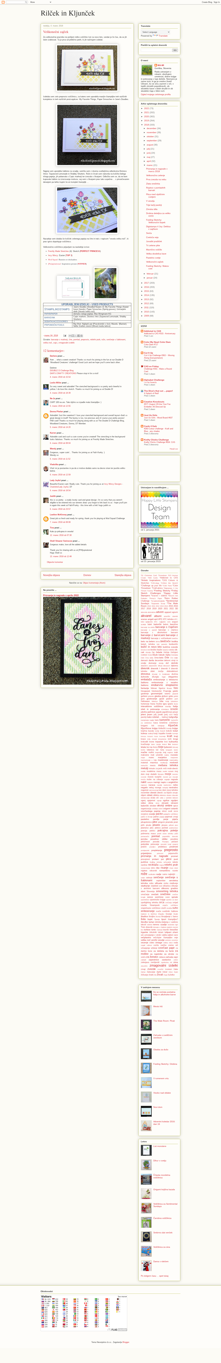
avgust (150, 145)
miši (165, 768)
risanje (164, 867)
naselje (159, 785)
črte (70, 339)
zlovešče (144, 966)
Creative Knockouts (154, 401)
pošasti (175, 842)
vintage (158, 942)
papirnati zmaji (171, 817)
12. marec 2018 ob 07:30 (61, 535)
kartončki (165, 719)
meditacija (163, 763)
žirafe (151, 975)
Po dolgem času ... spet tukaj (154, 1276)
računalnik (167, 862)
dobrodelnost (172, 671)
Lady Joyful (55, 480)
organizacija (146, 809)
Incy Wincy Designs (113, 484)
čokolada (174, 655)
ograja (159, 800)
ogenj (143, 800)
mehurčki (144, 765)
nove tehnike (172, 790)
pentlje (156, 819)
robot (176, 868)
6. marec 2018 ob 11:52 (60, 459)
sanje (143, 878)
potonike (145, 844)
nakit (143, 782)
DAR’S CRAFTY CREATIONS (63, 373)
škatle (175, 914)
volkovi (149, 945)
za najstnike (156, 954)
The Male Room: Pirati (164, 1021)
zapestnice (154, 959)
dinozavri (166, 666)
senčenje (158, 877)
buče (159, 649)
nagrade (174, 779)
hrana (152, 704)
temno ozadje (160, 924)
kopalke (162, 733)
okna (150, 803)
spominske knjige (157, 900)
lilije (151, 747)
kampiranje (145, 720)
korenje (175, 733)
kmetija (169, 728)
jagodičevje (167, 712)
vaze (176, 935)
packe (159, 813)
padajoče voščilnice (170, 814)
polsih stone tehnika (165, 833)
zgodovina (165, 962)
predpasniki (145, 850)
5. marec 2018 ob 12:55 (60, 406)
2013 (147, 299)
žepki (176, 972)
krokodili (144, 742)
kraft (169, 736)
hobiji (167, 701)
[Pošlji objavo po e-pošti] (70, 335)
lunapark (169, 750)
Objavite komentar (55, 562)
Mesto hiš (158, 1006)
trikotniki (153, 932)
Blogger (126, 1342)
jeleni (143, 714)
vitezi (171, 943)
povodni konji (166, 844)
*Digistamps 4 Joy (171, 588)
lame (153, 744)
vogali (143, 945)
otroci (164, 811)
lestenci (175, 744)
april (149, 161)
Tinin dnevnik (147, 927)
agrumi (175, 612)
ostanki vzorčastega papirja (159, 809)
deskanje (152, 663)
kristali (154, 739)
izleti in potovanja (150, 709)
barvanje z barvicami (153, 635)
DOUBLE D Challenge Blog (62, 370)
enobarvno (157, 685)
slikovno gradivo (169, 888)
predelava (162, 847)
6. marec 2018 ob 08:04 (60, 443)
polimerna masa (148, 834)
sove (167, 897)
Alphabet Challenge (154, 380)
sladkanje (174, 883)
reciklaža (153, 864)
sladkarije (145, 886)
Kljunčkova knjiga (149, 728)
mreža (143, 779)
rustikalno (151, 874)
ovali (170, 811)
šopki (149, 919)
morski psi (167, 777)
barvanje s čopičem (166, 627)
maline (166, 755)
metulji (144, 768)
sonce (150, 897)
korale (169, 733)
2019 (147, 120)
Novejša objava (51, 575)
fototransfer (157, 691)
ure (142, 935)
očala (152, 798)
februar (150, 273)
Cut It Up (148, 353)
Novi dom (157, 1107)
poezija (144, 831)
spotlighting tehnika (149, 903)
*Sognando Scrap (158, 603)
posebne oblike (158, 839)
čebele (159, 652)
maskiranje (163, 760)
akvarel (146, 616)
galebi (175, 691)
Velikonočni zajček (154, 262)
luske (176, 750)
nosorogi (155, 790)
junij (149, 153)
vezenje (144, 942)
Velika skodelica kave (156, 253)
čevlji (150, 655)
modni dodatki (168, 771)
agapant (167, 612)
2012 (147, 303)
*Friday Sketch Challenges (159, 591)
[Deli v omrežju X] (75, 335)
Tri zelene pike (153, 245)
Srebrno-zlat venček (162, 1232)
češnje (166, 652)
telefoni (149, 925)
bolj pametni (162, 644)
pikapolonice (146, 822)
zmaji (143, 969)
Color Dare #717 (151, 344)
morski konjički (155, 777)
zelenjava (145, 962)
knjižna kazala (147, 731)
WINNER (82, 264)
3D (176, 608)
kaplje (152, 720)
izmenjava (165, 709)
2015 (147, 291)
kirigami (144, 726)
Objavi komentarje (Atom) (94, 583)
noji (150, 790)
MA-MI (161, 65)
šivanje (169, 914)
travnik (166, 930)
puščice (144, 862)
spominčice (145, 900)
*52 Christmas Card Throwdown (154, 575)
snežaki (154, 894)
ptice (168, 859)
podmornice (173, 828)
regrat (161, 865)
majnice (170, 752)
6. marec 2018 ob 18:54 (60, 490)
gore (143, 699)
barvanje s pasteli (149, 630)
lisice (155, 747)
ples (151, 828)
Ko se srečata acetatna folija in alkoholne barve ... (164, 994)
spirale (175, 897)
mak (176, 752)
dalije (176, 658)
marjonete (174, 757)
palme (156, 817)
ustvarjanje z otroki (152, 935)
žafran (143, 972)
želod (165, 972)
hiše (161, 701)
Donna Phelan (56, 411)
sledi (160, 886)
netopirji (165, 787)
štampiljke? (173, 919)
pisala (148, 825)
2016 (147, 287)
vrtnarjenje (145, 948)
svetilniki (166, 911)
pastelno (145, 819)
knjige (175, 728)
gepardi (175, 694)
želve (171, 972)
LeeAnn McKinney (58, 514)
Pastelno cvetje (153, 258)
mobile (143, 771)
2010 (147, 311)
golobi (176, 696)
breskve (144, 650)
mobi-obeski (172, 768)
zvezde (151, 969)
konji (155, 733)
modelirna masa (154, 771)
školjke (152, 916)
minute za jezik (155, 768)
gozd (161, 698)
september (152, 140)
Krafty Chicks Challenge (156, 440)
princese (160, 853)
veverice (175, 940)
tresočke (174, 929)
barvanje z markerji (59, 339)
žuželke (171, 975)
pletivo (158, 828)
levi (148, 747)
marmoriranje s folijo (149, 760)
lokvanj (175, 747)
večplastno (146, 937)
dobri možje (156, 671)
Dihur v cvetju (159, 1160)
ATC (160, 619)
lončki (143, 750)
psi (162, 859)
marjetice (162, 757)
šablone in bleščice (149, 914)
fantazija (145, 688)
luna (162, 750)
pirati (176, 822)
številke (144, 922)
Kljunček (173, 725)
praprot (175, 844)
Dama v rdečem (161, 1261)
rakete (175, 862)
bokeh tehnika (148, 644)
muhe (149, 779)
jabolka (144, 712)
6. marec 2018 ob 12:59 (60, 475)
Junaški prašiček (154, 241)
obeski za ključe (164, 793)
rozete (175, 871)
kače (171, 714)
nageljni (167, 779)
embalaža (146, 679)
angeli (150, 619)
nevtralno (173, 787)
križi (170, 739)
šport (163, 919)
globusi (165, 696)
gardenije (145, 694)
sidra (151, 883)
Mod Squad (53, 259)
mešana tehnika (168, 765)
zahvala (169, 957)
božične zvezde (170, 647)
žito (155, 975)
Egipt (164, 677)
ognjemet (151, 800)
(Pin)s (50, 264)
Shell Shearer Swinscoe (61, 541)
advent (160, 612)
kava (155, 723)
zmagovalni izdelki (66, 343)
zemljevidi (155, 962)
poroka (144, 839)
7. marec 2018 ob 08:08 (60, 522)
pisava (164, 825)
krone (151, 742)
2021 (147, 112)
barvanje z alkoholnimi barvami (159, 632)
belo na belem (148, 641)
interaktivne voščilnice (152, 706)
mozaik (175, 777)
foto (176, 688)
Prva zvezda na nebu (156, 179)
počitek (165, 828)
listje (160, 747)
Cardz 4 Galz (150, 426)
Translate (163, 36)
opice (175, 806)
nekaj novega (155, 788)
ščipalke (161, 914)
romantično (164, 870)
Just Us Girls (150, 415)
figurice (162, 688)
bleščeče (165, 641)
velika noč (47, 343)
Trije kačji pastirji (154, 205)
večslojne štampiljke (162, 938)
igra (165, 704)
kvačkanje (145, 744)
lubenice (150, 750)
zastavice (166, 959)
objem (143, 795)
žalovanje (151, 972)
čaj (153, 652)
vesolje (161, 940)
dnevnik (145, 668)
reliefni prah (95, 339)
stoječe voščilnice (170, 905)
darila (151, 660)
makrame (145, 755)
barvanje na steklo (148, 627)
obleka (156, 795)
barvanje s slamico (168, 630)
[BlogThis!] (72, 335)
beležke (175, 638)
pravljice (152, 847)
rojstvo (144, 870)
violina (165, 943)
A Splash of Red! (151, 393)
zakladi (143, 960)
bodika (175, 641)
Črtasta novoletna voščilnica (161, 1176)
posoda (156, 842)
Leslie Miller (55, 383)
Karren (53, 433)
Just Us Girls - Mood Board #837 (158, 418)
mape (143, 757)
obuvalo (175, 795)
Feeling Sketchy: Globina (165, 1064)
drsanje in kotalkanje (161, 674)
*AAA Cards (153, 578)
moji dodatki (151, 774)
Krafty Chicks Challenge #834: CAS (159, 442)
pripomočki (173, 853)
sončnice (159, 897)
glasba (158, 696)
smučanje (145, 894)
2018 (147, 125)
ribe (158, 868)
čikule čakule (158, 655)
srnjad (175, 903)
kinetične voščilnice (169, 723)
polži (176, 833)
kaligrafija (173, 717)
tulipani (168, 932)
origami (166, 808)
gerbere (144, 696)
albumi (157, 616)
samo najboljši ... (170, 874)
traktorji (159, 930)
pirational (57, 264)
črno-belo (158, 657)
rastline (144, 865)
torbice (147, 929)
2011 (146, 307)
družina (175, 674)
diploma (174, 666)
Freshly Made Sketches (58, 251)
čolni (142, 658)
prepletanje (156, 850)
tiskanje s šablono (159, 927)
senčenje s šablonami (115, 339)
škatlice (144, 916)
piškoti (171, 825)
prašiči (144, 847)
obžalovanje (145, 798)
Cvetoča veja (152, 237)
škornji (158, 916)
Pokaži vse (174, 449)
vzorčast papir (166, 947)
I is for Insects (150, 382)
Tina (52, 528)
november (152, 132)
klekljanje (161, 726)
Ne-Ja (52, 398)
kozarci (150, 736)
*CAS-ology (155, 583)
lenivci (164, 744)
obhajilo (175, 793)
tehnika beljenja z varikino (166, 922)
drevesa (145, 673)
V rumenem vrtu (161, 1078)
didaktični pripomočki (149, 666)
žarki (159, 972)
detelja (161, 663)
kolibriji (150, 733)
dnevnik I (155, 668)
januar (150, 278)
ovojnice (144, 814)
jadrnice (151, 712)
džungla (155, 677)
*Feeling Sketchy (162, 590)
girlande (151, 696)
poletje (174, 830)
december (152, 128)
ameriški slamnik (171, 616)
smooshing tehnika (167, 891)
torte (153, 929)
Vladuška (54, 464)
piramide (169, 822)
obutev (169, 795)
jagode (159, 712)
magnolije (158, 752)
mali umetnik (157, 755)
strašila (169, 908)
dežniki (174, 663)
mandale (174, 755)
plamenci (145, 828)
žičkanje (144, 975)
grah (176, 699)
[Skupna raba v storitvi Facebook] (78, 335)
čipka (168, 655)
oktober (151, 136)
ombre (168, 805)
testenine (171, 925)
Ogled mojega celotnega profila (156, 94)
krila (148, 739)
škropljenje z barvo (169, 916)
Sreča (149, 233)
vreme (171, 945)
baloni (165, 624)
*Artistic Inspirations (150, 580)
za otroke (169, 954)
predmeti (173, 846)
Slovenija (151, 891)
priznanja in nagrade (154, 856)
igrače (170, 704)
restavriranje (145, 868)
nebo (175, 785)
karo (157, 720)
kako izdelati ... (154, 717)
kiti (153, 726)
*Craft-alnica (157, 588)
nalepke (150, 782)
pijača (175, 819)
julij (148, 149)
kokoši (169, 731)
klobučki (162, 728)
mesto (152, 765)
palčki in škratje (147, 817)
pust (176, 859)
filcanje (169, 688)
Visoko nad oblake (162, 1093)
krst (166, 742)
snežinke (165, 894)
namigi (156, 782)
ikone (176, 704)
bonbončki (173, 644)
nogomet (144, 790)
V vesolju (150, 201)
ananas (144, 619)
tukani (160, 932)
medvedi (174, 762)
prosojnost (145, 859)
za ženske (152, 956)
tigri (176, 925)
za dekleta (158, 951)
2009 (147, 316)
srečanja (168, 902)
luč (157, 750)
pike (154, 822)
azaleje (143, 624)
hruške (159, 704)
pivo (176, 825)
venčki (154, 940)
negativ (144, 787)
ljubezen (168, 747)
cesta (171, 650)
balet (150, 624)
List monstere (159, 1146)
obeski (153, 792)
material (144, 763)
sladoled (154, 886)
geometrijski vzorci (160, 693)
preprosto (85, 339)
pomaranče (145, 836)
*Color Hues (167, 586)
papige (162, 817)
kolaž (175, 731)
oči (157, 798)
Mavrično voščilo (154, 249)
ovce (176, 811)
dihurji (160, 666)
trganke (144, 932)
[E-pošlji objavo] (64, 335)
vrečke (163, 945)
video (151, 943)
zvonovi (168, 969)
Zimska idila (151, 209)
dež (167, 663)
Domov (87, 575)
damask (144, 660)
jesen (149, 714)
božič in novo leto (151, 646)
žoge (165, 975)
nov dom (162, 790)
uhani (175, 932)
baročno (174, 624)
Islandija (168, 706)
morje (168, 774)
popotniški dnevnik (170, 836)
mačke (144, 752)
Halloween (145, 701)
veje (176, 938)
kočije (157, 731)
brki (148, 650)
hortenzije (145, 704)
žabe (176, 969)
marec (150, 165)
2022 (147, 108)
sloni (143, 891)
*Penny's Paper (155, 598)
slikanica (166, 886)
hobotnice (174, 701)
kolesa (144, 733)
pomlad (76, 339)
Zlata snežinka (153, 183)
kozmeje (162, 736)
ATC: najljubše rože (162, 622)
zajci (55, 343)
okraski (165, 803)
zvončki (160, 969)
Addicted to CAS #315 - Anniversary (159, 333)
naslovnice (167, 785)
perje (165, 819)
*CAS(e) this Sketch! (169, 583)
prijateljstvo (146, 853)
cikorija (148, 652)
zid (171, 962)
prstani (155, 859)
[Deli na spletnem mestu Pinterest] (81, 335)
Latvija (158, 744)
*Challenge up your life (151, 586)
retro (153, 868)
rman (171, 868)
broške (154, 650)
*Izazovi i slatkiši (159, 596)
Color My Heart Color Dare (157, 342)
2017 (147, 283)
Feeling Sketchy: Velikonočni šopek (155, 221)
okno (157, 803)
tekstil (143, 925)
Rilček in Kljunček (68, 12)
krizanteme (162, 739)
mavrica (154, 762)
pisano (156, 825)
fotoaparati (145, 691)
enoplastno (172, 685)
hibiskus (155, 701)
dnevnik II (165, 669)
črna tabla (149, 658)
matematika (173, 760)
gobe (171, 696)
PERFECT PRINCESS (90, 251)
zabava (162, 957)
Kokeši (162, 731)
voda (176, 943)
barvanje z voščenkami (161, 638)
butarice (166, 650)
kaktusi (165, 717)
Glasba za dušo (160, 1049)
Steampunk (155, 905)
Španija (157, 919)
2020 (147, 116)
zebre (176, 960)
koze (156, 736)
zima (175, 962)
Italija (175, 706)
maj (149, 157)
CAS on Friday (151, 366)
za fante (169, 951)
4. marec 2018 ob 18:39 (60, 393)
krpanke (159, 741)
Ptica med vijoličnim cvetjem (155, 195)
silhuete (158, 883)
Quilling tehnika (156, 862)
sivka (166, 883)
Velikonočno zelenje (155, 175)
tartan (151, 922)
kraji (176, 736)
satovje (149, 878)
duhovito (145, 676)
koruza (143, 736)
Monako (161, 774)
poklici (152, 831)
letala (143, 747)
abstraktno (152, 612)
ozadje (152, 814)
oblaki (149, 795)
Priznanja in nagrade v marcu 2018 (156, 170)
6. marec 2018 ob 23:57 (60, 509)
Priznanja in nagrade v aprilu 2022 (61, 595)
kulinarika (173, 741)
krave (143, 739)
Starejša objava (123, 575)
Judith (53, 496)
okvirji (160, 805)
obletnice (163, 795)
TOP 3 (69, 255)
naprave (144, 785)
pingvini (161, 822)
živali (160, 974)
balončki (157, 624)
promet (174, 856)
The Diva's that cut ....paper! (158, 391)
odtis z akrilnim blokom (169, 798)
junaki (160, 715)
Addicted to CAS (152, 331)
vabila (164, 935)
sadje (158, 874)
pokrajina (163, 830)
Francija (167, 691)
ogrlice (166, 800)
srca (161, 902)
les (169, 744)
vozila (156, 945)
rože (103, 339)
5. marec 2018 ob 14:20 (60, 427)
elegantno (173, 676)
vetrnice (168, 940)
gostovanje (152, 698)
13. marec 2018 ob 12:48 (61, 556)
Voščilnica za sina (161, 1247)
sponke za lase (172, 900)
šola (143, 919)
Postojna (165, 842)
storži (163, 908)
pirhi (142, 825)
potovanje (155, 844)
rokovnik (153, 871)
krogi (175, 739)
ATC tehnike (168, 619)
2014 (147, 295)
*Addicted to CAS (169, 578)
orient (160, 809)
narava (152, 785)
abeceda (144, 612)
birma (158, 641)
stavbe (144, 905)
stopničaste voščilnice (150, 908)
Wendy (53, 449)
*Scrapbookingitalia (158, 601)
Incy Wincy (53, 255)
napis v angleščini (169, 782)
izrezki (174, 709)
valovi (170, 935)
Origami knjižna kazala (164, 1189)
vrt (176, 945)
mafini (151, 752)
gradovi (169, 699)
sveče (158, 911)
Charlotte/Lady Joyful (59, 487)
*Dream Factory (147, 591)
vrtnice (154, 948)
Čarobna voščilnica (162, 1218)
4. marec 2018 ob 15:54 (60, 377)
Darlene (54, 356)
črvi (171, 658)
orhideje (155, 809)
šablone (174, 911)
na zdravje (158, 779)
